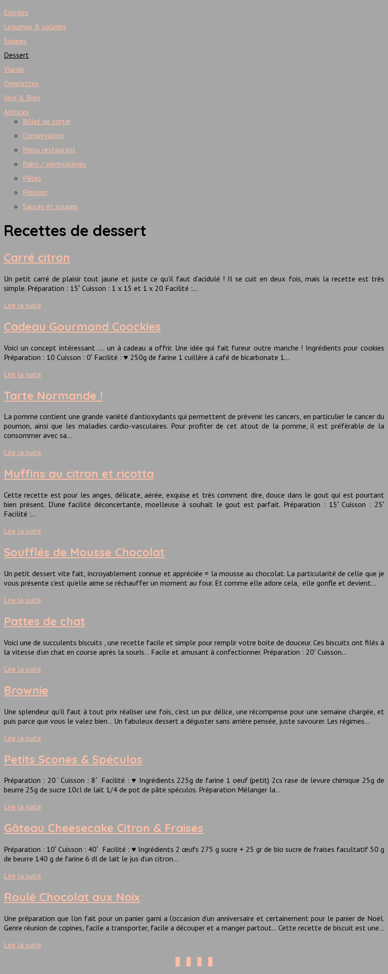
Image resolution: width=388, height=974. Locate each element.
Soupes (15, 40)
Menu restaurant (49, 149)
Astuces (16, 111)
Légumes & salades (35, 26)
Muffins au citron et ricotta (79, 473)
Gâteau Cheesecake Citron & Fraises (103, 828)
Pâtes (32, 178)
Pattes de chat (44, 621)
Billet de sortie (47, 121)
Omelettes (21, 83)
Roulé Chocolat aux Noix (72, 897)
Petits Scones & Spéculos (73, 759)
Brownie (26, 690)
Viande (14, 69)
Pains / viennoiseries (54, 163)
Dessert (16, 55)
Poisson (35, 192)
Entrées (16, 12)
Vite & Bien (22, 97)
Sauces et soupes (50, 206)
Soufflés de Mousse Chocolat (84, 552)
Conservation (43, 135)
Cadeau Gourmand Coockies (82, 326)
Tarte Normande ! (53, 395)
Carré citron (37, 257)
